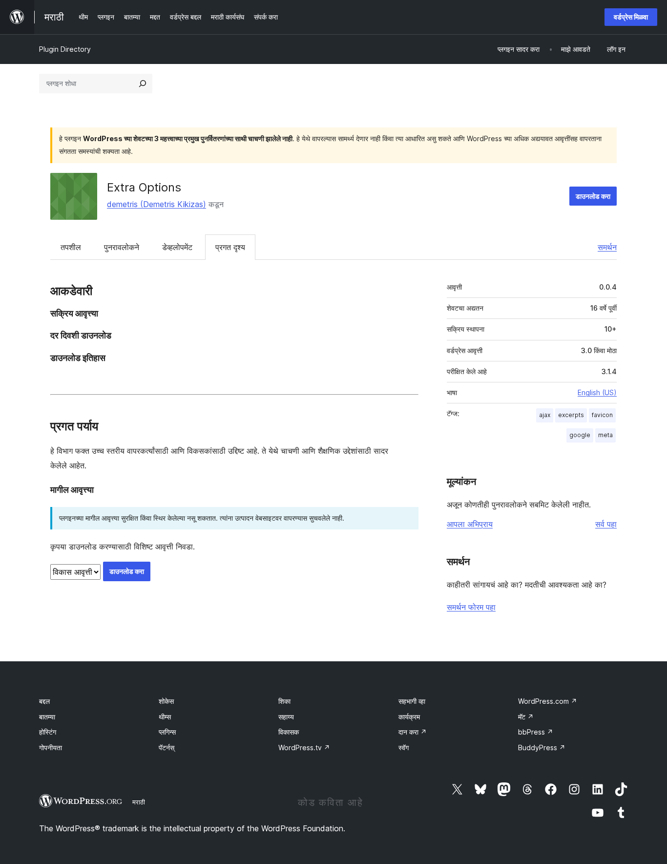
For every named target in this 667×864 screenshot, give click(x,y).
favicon (602, 415)
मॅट (526, 717)
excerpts (571, 415)
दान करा (412, 732)
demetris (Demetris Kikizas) (156, 204)
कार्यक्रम (409, 717)
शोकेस (166, 701)
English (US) (597, 392)
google (579, 435)
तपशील (71, 247)
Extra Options (144, 187)
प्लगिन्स (167, 732)
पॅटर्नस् (166, 747)
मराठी (138, 802)
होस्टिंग (47, 732)
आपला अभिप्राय (470, 524)
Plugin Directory (65, 49)
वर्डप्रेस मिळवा (631, 17)
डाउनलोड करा (593, 196)
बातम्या (47, 717)
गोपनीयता (50, 747)
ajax (544, 415)
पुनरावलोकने (121, 247)
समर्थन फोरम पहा (471, 607)
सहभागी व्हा (411, 701)
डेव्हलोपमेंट (177, 247)
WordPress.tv (304, 747)
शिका (284, 701)
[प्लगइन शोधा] (142, 83)
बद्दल (44, 701)
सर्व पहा (606, 524)
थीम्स (165, 717)
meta (605, 435)
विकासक (288, 732)
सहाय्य (286, 717)
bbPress (535, 732)
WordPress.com (547, 701)
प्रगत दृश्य (230, 247)
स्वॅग (403, 747)
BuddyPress (541, 747)
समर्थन (607, 247)
